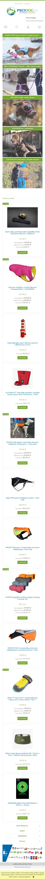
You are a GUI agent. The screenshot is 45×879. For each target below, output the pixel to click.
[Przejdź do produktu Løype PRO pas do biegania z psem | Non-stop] (22, 483)
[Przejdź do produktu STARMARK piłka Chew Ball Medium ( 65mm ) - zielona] (22, 789)
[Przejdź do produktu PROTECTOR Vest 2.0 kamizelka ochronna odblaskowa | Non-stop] (22, 533)
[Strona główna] (22, 10)
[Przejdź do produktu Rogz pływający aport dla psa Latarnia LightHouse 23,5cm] (22, 328)
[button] (5, 27)
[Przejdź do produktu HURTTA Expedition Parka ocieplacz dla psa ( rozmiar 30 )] (22, 583)
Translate (40, 21)
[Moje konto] (28, 27)
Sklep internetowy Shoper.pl (22, 867)
